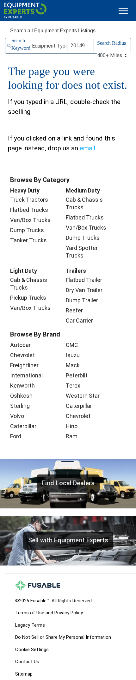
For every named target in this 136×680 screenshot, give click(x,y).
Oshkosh (21, 395)
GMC (72, 345)
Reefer (74, 310)
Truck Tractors (29, 199)
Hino (71, 426)
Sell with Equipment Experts (68, 540)
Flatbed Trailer (84, 280)
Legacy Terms (30, 625)
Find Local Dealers (68, 483)
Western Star (83, 395)
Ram (71, 436)
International (26, 375)
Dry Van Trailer (84, 290)
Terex (73, 385)
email (88, 148)
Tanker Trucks (28, 240)
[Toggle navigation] (123, 10)
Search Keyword (20, 44)
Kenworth (22, 385)
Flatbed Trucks (29, 209)
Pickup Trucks (28, 297)
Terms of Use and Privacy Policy (49, 613)
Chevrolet (22, 355)
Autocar (20, 345)
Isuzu (73, 355)
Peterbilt (77, 375)
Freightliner (24, 365)
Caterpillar (23, 426)
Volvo (17, 416)
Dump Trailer (82, 300)
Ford (15, 436)
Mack (73, 365)
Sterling (20, 405)
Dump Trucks (27, 230)
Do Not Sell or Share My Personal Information (63, 637)
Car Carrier (79, 320)
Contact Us (27, 661)
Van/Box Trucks (30, 220)
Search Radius (111, 43)
